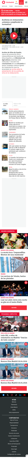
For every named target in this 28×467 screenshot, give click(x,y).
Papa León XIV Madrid (7, 333)
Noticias (4, 6)
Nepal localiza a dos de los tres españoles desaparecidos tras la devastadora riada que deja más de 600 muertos (5, 169)
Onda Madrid (18, 6)
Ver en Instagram (11, 395)
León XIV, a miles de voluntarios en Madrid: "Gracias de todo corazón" (14, 324)
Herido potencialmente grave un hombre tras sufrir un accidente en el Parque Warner (13, 12)
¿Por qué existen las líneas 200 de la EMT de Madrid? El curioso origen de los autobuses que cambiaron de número (5, 146)
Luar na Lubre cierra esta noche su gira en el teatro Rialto (14, 288)
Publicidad (14, 430)
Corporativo (14, 418)
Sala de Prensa (14, 420)
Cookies (14, 451)
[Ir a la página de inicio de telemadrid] (8, 2)
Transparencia (14, 425)
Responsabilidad (14, 422)
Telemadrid (14, 404)
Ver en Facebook (3, 395)
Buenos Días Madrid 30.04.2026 (14, 350)
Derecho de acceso (14, 433)
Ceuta (10, 120)
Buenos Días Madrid (7, 250)
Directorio (14, 428)
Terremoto (12, 132)
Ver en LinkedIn (20, 395)
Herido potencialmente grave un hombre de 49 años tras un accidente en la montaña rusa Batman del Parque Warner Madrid (5, 111)
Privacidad (14, 446)
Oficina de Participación (14, 443)
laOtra (14, 409)
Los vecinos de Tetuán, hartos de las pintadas (14, 265)
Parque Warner (14, 109)
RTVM (14, 400)
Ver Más (14, 307)
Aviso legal (14, 449)
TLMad (11, 6)
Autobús (11, 144)
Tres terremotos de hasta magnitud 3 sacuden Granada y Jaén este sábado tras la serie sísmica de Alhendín (5, 134)
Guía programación (14, 412)
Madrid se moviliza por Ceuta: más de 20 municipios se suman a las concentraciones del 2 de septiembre (5, 123)
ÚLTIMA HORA (8, 11)
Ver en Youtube (24, 395)
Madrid (3, 274)
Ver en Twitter (7, 395)
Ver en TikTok (16, 395)
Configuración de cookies (14, 454)
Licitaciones (14, 438)
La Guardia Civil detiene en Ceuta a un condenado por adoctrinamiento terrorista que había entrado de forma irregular (5, 158)
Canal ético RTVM (14, 441)
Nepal (10, 167)
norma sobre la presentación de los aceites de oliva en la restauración (13, 71)
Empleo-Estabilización (14, 436)
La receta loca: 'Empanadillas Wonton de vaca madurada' (14, 241)
